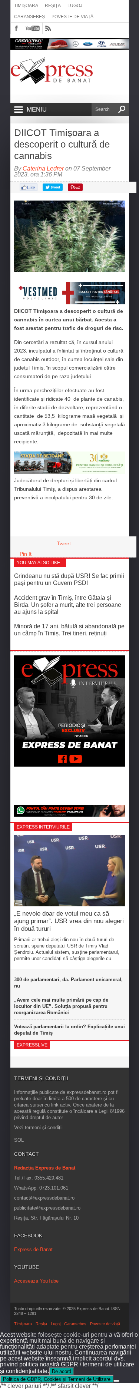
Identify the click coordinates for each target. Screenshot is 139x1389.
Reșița (53, 5)
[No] (116, 1381)
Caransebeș (29, 16)
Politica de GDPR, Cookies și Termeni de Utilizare (56, 1379)
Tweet (64, 543)
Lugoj (74, 5)
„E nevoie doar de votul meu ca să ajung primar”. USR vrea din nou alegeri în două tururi (69, 921)
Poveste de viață (72, 16)
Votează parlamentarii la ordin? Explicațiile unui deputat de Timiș (69, 1030)
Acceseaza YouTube (36, 1281)
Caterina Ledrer (43, 168)
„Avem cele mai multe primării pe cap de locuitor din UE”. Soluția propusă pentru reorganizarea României (61, 1006)
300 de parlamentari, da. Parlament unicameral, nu (68, 983)
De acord (61, 1371)
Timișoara (26, 5)
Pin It (26, 554)
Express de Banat (33, 1249)
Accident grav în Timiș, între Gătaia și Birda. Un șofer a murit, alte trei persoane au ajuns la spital (67, 605)
